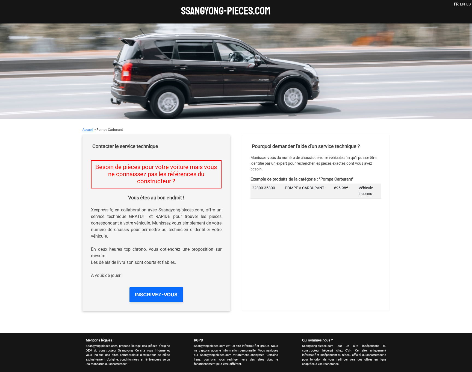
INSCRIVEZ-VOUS (156, 294)
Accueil (87, 130)
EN (462, 4)
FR (456, 4)
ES (468, 4)
